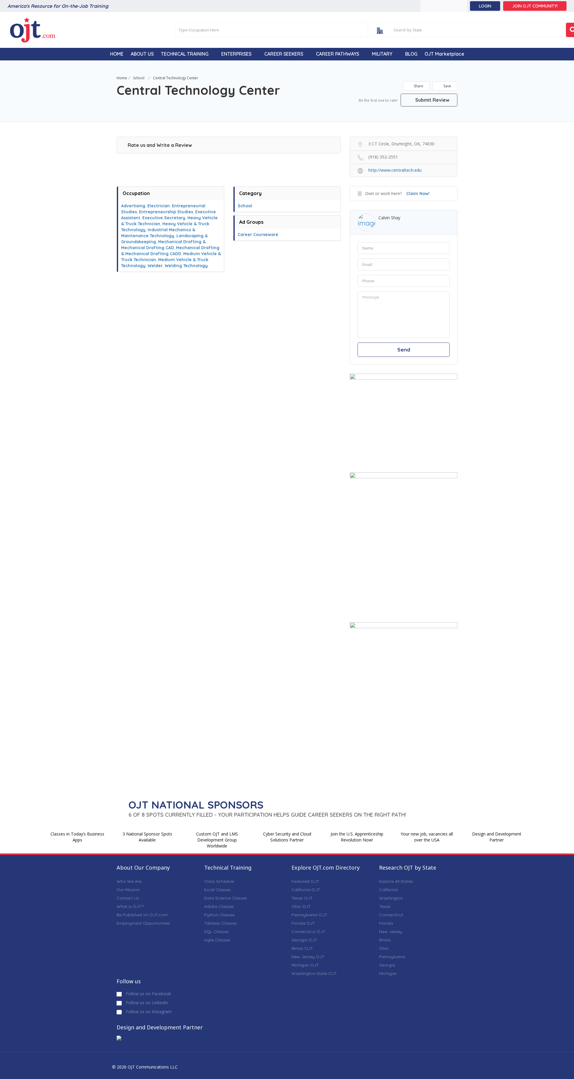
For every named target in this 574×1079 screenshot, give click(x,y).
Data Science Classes (225, 898)
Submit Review (431, 100)
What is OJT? (130, 906)
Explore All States (396, 881)
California (388, 889)
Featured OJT (305, 881)
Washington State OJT (314, 973)
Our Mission (128, 889)
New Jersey (390, 931)
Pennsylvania (392, 956)
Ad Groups (251, 222)
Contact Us (128, 898)
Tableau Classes (220, 923)
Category (250, 193)
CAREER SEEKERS (283, 54)
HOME (116, 54)
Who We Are (129, 881)
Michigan (388, 973)
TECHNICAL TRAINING (184, 54)
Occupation (136, 193)
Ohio (384, 948)
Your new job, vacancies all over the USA (427, 837)
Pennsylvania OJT (309, 914)
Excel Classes (217, 889)
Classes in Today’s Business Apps (77, 837)
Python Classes (219, 914)
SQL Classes (216, 931)
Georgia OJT (304, 940)
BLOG (411, 54)
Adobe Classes (219, 906)
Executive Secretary (163, 217)
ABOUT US (142, 54)
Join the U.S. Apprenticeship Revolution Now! (357, 837)
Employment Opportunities (143, 923)
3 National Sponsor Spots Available (147, 837)
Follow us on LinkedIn (146, 1002)
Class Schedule (219, 881)
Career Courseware (258, 234)
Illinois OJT (302, 948)
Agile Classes (217, 940)
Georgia (387, 965)
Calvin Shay (389, 217)
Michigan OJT (305, 965)
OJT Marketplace (444, 54)
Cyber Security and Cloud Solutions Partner (287, 837)
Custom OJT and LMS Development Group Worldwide (217, 840)
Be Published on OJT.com (142, 914)
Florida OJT (303, 923)
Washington (391, 898)
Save (446, 86)
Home (122, 77)
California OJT (305, 889)
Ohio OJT (301, 906)
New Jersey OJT (307, 956)
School (138, 77)
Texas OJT (302, 898)
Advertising (133, 206)
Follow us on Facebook (148, 993)
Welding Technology (186, 265)
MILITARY (382, 54)
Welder (155, 265)
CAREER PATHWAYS (337, 54)
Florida (386, 923)
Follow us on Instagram (148, 1011)
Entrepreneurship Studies (166, 211)
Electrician (158, 206)
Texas (384, 906)
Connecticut (391, 914)
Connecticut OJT (308, 931)
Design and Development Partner (496, 837)
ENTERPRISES (236, 54)
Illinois (385, 940)
